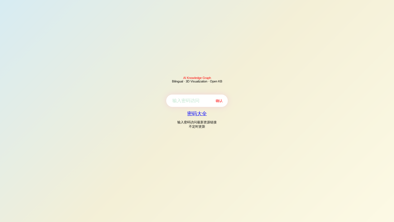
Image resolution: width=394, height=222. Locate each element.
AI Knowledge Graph (197, 78)
